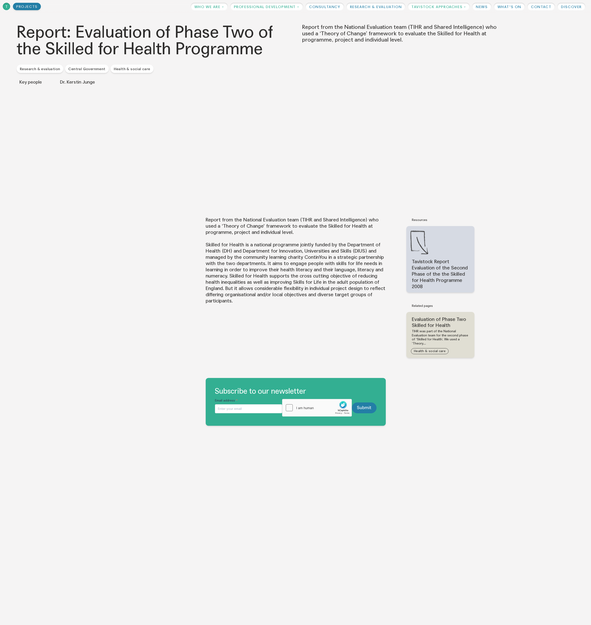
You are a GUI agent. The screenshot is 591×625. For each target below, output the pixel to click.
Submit (364, 407)
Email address (226, 400)
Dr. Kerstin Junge (77, 82)
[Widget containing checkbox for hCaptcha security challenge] (317, 408)
